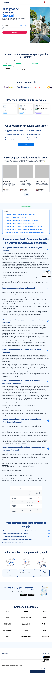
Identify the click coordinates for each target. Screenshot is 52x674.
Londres (4, 656)
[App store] (31, 595)
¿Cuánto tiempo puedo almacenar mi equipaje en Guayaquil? (17, 539)
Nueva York (18, 656)
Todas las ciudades (19, 2)
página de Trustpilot (35, 410)
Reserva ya (26, 144)
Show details (41, 668)
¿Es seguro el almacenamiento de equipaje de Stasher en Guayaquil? (19, 530)
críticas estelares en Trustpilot (29, 314)
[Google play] (23, 595)
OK (37, 671)
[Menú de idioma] (44, 2)
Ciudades (6, 649)
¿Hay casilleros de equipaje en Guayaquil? (12, 542)
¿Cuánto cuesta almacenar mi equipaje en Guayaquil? (15, 536)
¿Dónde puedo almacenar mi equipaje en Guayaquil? (15, 533)
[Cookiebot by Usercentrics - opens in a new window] (40, 661)
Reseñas (34, 2)
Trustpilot (47, 336)
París (8, 656)
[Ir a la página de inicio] (5, 2)
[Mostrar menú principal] (49, 2)
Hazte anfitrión (28, 2)
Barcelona (13, 656)
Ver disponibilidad (15, 32)
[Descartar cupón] (50, 270)
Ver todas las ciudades (26, 656)
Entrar (47, 1)
